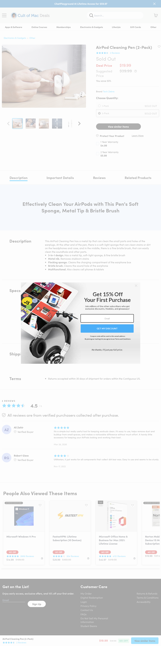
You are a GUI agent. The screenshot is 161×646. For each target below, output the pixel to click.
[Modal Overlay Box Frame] (80, 323)
